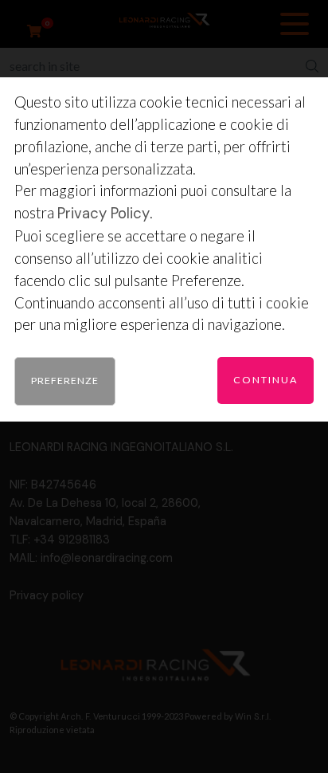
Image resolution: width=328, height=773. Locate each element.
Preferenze (65, 380)
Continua (265, 380)
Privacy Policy (103, 213)
